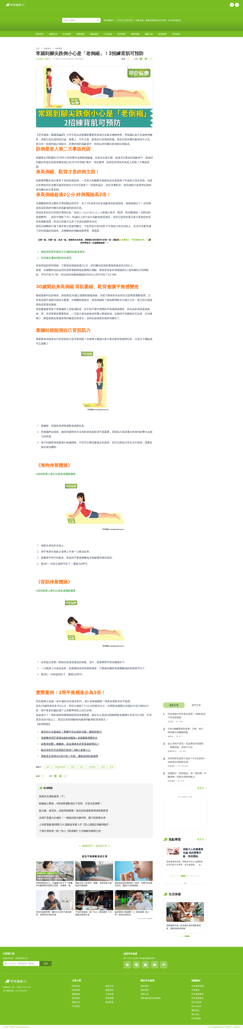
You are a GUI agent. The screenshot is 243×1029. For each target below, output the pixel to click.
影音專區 (121, 34)
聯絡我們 (145, 990)
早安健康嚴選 (197, 994)
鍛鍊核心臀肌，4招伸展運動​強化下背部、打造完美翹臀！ (70, 803)
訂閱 (46, 963)
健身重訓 (58, 48)
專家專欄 (135, 34)
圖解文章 (149, 34)
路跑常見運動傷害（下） (52, 796)
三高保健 (108, 34)
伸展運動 (92, 767)
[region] (94, 241)
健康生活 (53, 34)
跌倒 (103, 767)
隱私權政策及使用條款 (151, 998)
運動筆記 (195, 1010)
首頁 (37, 48)
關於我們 (145, 986)
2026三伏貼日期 (124, 20)
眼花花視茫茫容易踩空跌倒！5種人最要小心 (66, 749)
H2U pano (196, 1006)
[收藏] (128, 59)
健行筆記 (195, 1014)
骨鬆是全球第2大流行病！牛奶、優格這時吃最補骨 (69, 756)
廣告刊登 (145, 994)
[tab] (174, 705)
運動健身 (94, 34)
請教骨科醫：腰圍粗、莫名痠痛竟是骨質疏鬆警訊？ (70, 743)
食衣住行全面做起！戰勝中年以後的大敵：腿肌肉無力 (71, 731)
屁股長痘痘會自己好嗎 (156, 20)
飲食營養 (67, 34)
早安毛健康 (196, 1002)
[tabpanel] (185, 750)
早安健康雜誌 (197, 998)
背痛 (73, 767)
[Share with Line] (141, 59)
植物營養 (162, 34)
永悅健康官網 (197, 986)
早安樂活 (176, 34)
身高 (81, 767)
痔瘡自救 (139, 20)
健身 (48, 767)
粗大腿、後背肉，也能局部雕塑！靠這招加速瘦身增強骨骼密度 (73, 810)
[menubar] (108, 34)
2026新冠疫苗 (174, 20)
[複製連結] (151, 59)
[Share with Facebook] (146, 59)
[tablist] (185, 705)
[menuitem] (39, 34)
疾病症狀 (39, 34)
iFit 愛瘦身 (196, 1018)
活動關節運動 (60, 767)
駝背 (112, 767)
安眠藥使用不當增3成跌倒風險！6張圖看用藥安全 (69, 737)
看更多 (200, 788)
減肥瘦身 (80, 34)
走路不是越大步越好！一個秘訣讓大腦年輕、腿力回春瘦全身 (72, 817)
